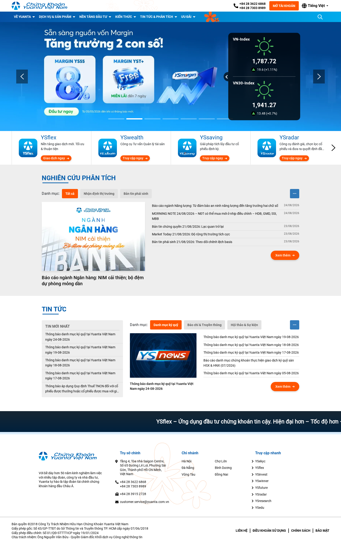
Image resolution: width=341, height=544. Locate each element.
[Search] (320, 17)
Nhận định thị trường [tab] (99, 193)
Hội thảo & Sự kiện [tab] (244, 325)
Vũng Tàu (188, 474)
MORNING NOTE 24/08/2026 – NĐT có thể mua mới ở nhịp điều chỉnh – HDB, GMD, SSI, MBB (214, 216)
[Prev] (22, 76)
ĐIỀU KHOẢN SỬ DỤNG (269, 530)
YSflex (259, 468)
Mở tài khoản (284, 6)
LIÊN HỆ (242, 530)
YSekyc (260, 461)
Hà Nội (186, 461)
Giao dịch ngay (54, 158)
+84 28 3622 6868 (252, 4)
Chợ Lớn (221, 461)
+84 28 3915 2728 (133, 494)
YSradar (261, 494)
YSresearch (263, 501)
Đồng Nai (221, 474)
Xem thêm (282, 255)
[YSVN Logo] (39, 6)
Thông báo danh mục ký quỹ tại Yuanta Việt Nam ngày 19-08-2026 (80, 349)
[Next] (319, 76)
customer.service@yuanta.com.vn (144, 502)
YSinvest (261, 474)
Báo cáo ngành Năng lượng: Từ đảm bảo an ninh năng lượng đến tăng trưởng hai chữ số (215, 206)
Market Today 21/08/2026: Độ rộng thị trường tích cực (191, 234)
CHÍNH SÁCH (300, 530)
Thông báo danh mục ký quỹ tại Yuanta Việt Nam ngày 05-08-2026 (251, 373)
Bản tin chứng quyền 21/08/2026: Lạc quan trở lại (188, 226)
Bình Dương (223, 468)
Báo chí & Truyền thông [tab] (204, 325)
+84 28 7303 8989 (252, 8)
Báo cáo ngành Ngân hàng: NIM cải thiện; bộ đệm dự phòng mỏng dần (93, 280)
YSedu (259, 507)
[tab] (51, 193)
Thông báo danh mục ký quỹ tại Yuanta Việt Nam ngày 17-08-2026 (80, 375)
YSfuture (261, 488)
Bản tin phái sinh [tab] (136, 193)
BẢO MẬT (322, 530)
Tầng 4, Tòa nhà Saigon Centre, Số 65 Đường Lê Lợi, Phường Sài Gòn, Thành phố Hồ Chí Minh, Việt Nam (143, 467)
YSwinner (262, 481)
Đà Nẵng (188, 468)
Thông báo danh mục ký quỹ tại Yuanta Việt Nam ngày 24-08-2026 (80, 336)
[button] (315, 5)
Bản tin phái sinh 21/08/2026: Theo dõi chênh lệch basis (192, 242)
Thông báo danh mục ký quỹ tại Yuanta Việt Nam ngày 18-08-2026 (80, 362)
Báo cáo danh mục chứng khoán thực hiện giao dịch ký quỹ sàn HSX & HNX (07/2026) (248, 362)
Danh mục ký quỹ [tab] (166, 325)
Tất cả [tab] (69, 193)
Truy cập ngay (133, 158)
